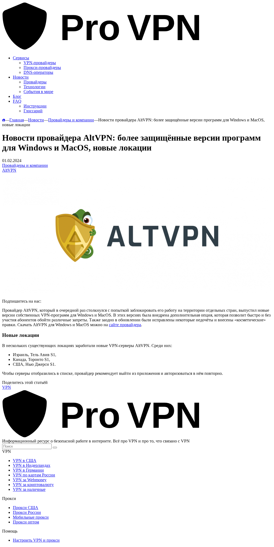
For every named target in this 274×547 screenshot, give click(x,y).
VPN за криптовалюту (33, 484)
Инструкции (35, 106)
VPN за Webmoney (30, 479)
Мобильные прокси (31, 517)
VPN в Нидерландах (31, 465)
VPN (6, 387)
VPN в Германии (28, 470)
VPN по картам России (34, 475)
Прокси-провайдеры (42, 67)
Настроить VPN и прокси (36, 540)
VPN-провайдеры (40, 62)
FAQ (17, 101)
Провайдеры (35, 82)
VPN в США (24, 460)
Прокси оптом (26, 522)
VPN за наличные (29, 489)
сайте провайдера (125, 324)
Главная (16, 120)
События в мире (38, 91)
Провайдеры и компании (71, 120)
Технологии (34, 86)
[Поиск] (55, 447)
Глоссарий (33, 111)
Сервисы (21, 58)
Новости (21, 77)
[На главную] (3, 120)
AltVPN (9, 170)
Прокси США (25, 507)
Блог (17, 96)
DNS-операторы (38, 72)
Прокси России (27, 512)
